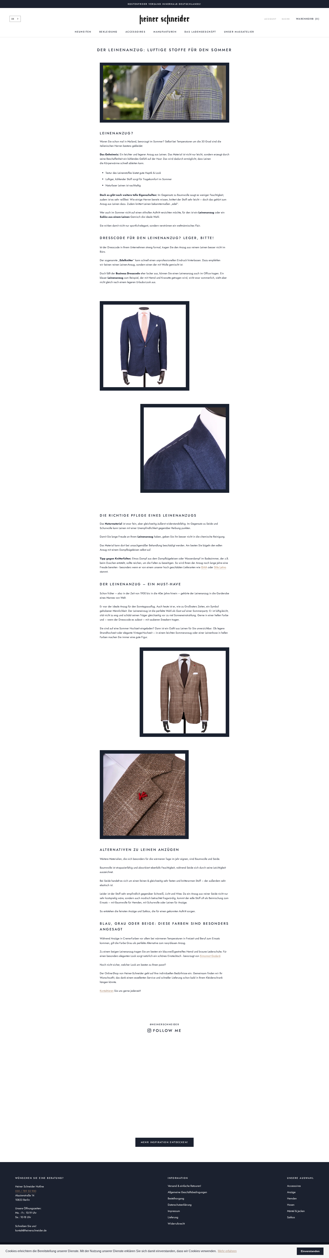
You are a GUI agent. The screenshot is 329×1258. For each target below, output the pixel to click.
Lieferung (173, 1217)
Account (270, 19)
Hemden (292, 1198)
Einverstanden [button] (310, 1251)
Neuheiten (83, 32)
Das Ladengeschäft (200, 32)
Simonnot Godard (210, 956)
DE (12, 18)
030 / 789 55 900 (25, 1191)
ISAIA (204, 567)
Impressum (174, 1211)
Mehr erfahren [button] (227, 1251)
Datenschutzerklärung (180, 1205)
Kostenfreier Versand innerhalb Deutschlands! (164, 4)
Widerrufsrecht (176, 1223)
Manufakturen (164, 32)
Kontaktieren (106, 991)
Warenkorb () (307, 19)
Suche (286, 19)
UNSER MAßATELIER (239, 32)
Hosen (290, 1205)
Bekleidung (108, 32)
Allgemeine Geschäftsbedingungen (187, 1192)
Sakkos (291, 1217)
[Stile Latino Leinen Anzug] (164, 397)
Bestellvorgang (176, 1198)
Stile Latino (220, 567)
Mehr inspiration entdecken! (164, 1142)
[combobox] (15, 19)
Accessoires (135, 32)
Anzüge (291, 1192)
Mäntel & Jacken (296, 1211)
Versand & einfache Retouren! (184, 1186)
